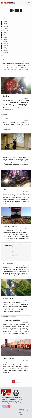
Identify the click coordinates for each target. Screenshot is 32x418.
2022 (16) (5, 28)
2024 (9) (5, 25)
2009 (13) (5, 52)
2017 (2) (5, 38)
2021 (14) (5, 30)
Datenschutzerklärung (25, 411)
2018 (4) (5, 36)
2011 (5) (5, 49)
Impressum (22, 409)
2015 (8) (5, 41)
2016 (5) (5, 40)
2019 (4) (5, 34)
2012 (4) (5, 47)
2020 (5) (5, 32)
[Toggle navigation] (28, 2)
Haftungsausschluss (24, 413)
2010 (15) (5, 51)
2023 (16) (5, 27)
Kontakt (21, 414)
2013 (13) (5, 45)
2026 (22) (5, 21)
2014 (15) (5, 43)
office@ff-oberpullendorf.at (11, 401)
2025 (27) (5, 23)
